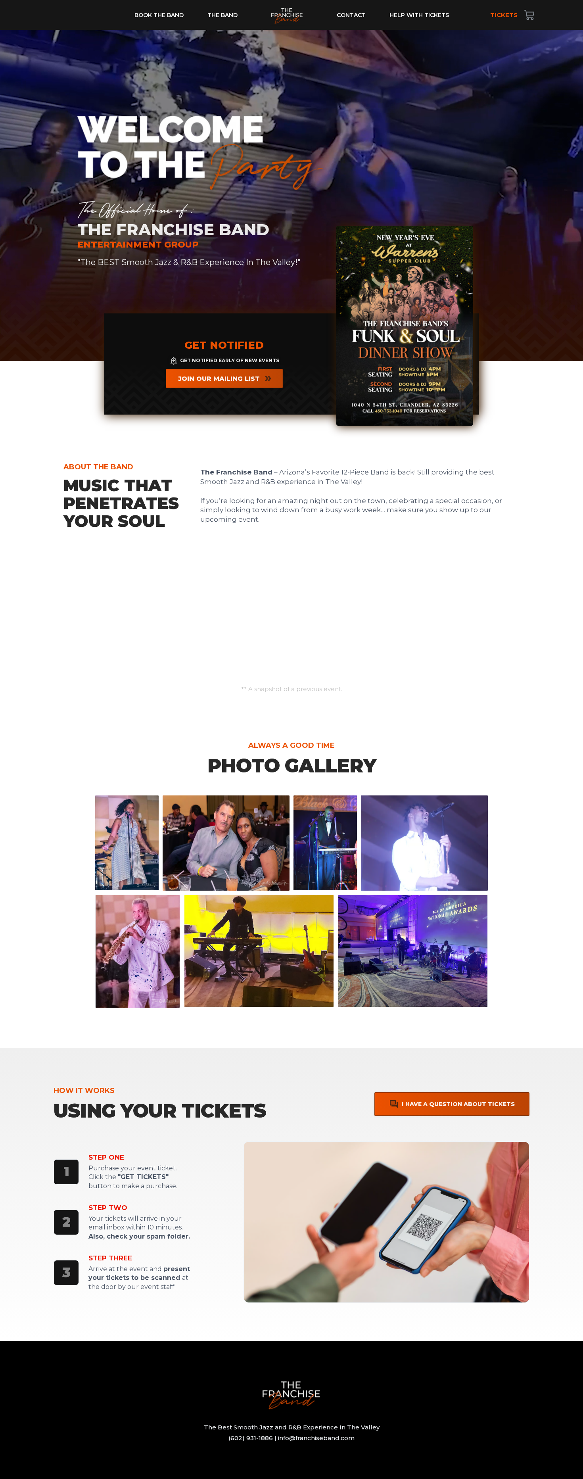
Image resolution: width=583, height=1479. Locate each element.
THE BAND (222, 15)
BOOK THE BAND (159, 15)
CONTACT (351, 15)
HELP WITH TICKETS (419, 15)
